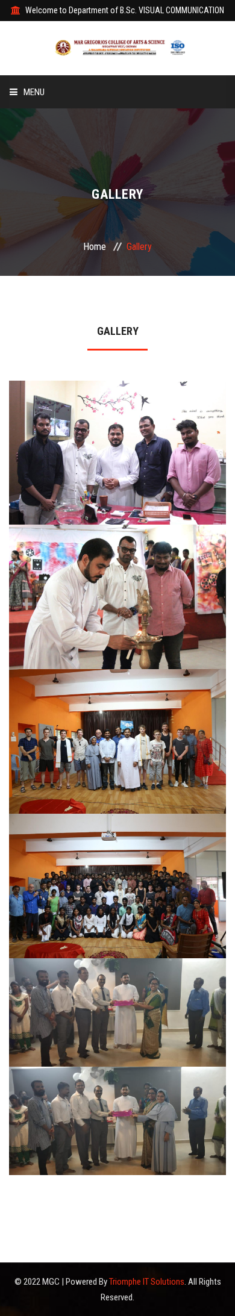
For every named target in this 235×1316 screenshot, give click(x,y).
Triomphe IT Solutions (146, 1281)
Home (94, 246)
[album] (117, 478)
